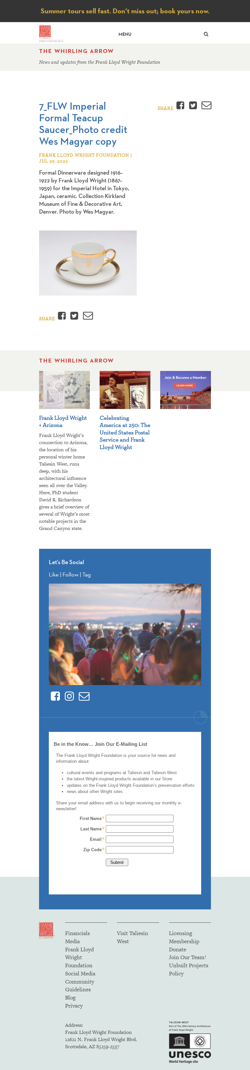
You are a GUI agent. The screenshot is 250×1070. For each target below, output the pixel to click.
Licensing (180, 933)
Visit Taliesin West (132, 937)
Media (72, 941)
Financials (77, 933)
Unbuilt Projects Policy (188, 969)
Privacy (74, 1006)
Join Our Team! (187, 957)
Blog (70, 997)
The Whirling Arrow (76, 51)
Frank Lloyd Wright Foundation (79, 957)
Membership (184, 941)
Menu (125, 34)
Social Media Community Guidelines (80, 982)
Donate (177, 949)
